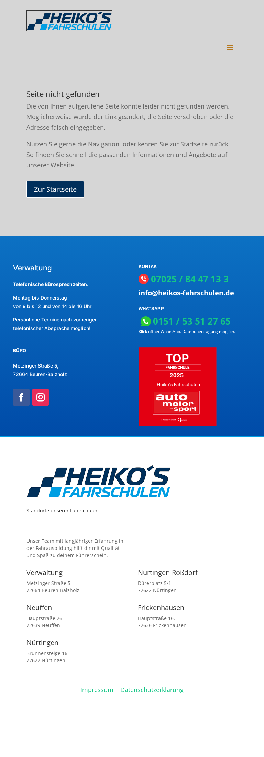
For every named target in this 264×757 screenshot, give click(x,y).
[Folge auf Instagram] (40, 397)
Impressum (96, 690)
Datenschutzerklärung (152, 690)
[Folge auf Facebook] (21, 397)
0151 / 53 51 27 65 (192, 321)
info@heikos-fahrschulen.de (186, 292)
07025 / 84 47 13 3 (190, 279)
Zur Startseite (55, 189)
